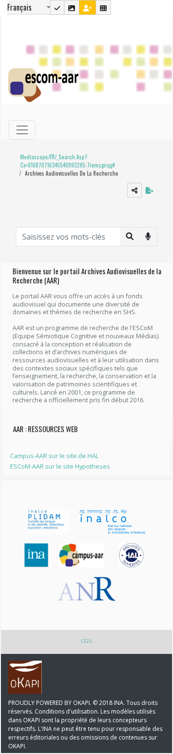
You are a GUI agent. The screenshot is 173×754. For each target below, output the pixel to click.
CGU (86, 640)
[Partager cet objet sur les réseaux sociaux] (134, 190)
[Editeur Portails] (57, 7)
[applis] (103, 7)
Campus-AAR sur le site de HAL (54, 455)
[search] (129, 236)
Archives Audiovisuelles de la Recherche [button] (71, 173)
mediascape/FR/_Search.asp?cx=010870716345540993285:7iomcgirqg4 (67, 161)
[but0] (148, 236)
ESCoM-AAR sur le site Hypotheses (60, 466)
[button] (82, 161)
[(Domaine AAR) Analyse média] (71, 7)
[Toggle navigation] (22, 130)
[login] (87, 7)
